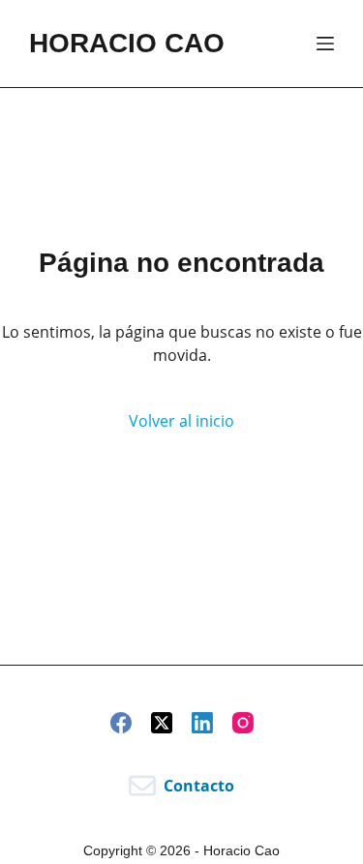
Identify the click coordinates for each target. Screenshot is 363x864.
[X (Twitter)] (161, 722)
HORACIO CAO (127, 43)
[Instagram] (243, 722)
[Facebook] (121, 722)
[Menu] (325, 43)
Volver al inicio (181, 421)
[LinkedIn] (202, 722)
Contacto (199, 785)
